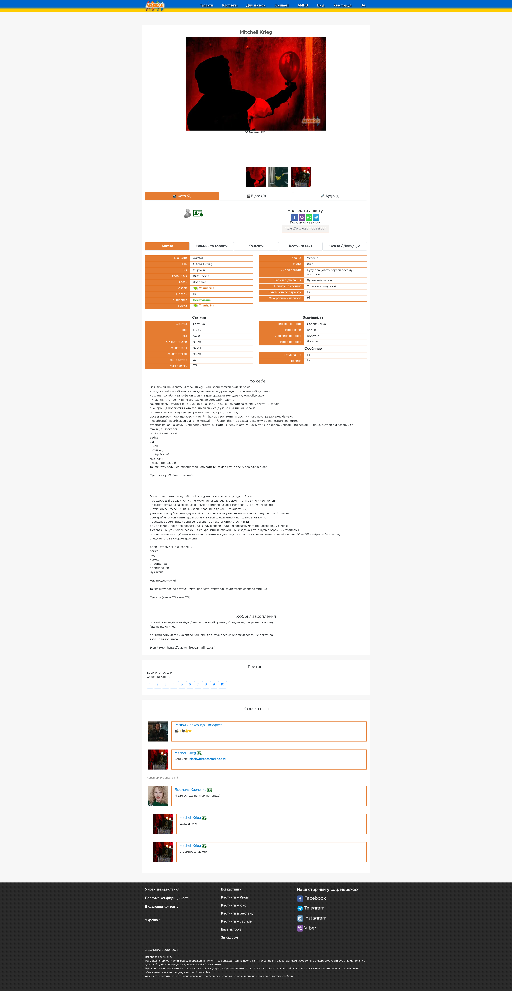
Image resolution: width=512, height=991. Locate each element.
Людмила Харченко (190, 789)
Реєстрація (342, 5)
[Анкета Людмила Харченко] (158, 796)
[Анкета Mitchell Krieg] (158, 759)
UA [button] (362, 5)
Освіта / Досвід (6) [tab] (344, 246)
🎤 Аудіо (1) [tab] (330, 196)
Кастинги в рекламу (237, 913)
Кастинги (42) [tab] (300, 246)
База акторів (231, 929)
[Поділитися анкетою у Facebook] (294, 217)
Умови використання (162, 889)
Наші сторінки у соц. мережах (327, 889)
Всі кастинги (231, 889)
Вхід (320, 5)
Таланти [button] (206, 5)
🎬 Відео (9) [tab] (256, 196)
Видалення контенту (161, 906)
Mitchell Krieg (185, 753)
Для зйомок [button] (255, 5)
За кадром (229, 937)
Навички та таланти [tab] (212, 246)
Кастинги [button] (229, 5)
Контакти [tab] (256, 246)
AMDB (303, 5)
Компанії (281, 5)
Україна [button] (151, 920)
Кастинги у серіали (236, 921)
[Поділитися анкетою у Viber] (302, 217)
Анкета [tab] (167, 246)
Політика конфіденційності (167, 898)
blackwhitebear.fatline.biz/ (207, 759)
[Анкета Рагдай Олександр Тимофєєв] (158, 731)
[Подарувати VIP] (188, 213)
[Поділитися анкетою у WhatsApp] (309, 217)
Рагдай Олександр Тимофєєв (198, 725)
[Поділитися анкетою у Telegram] (316, 217)
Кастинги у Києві (235, 897)
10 (222, 684)
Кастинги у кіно (233, 905)
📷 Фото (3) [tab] (182, 196)
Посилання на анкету (305, 222)
